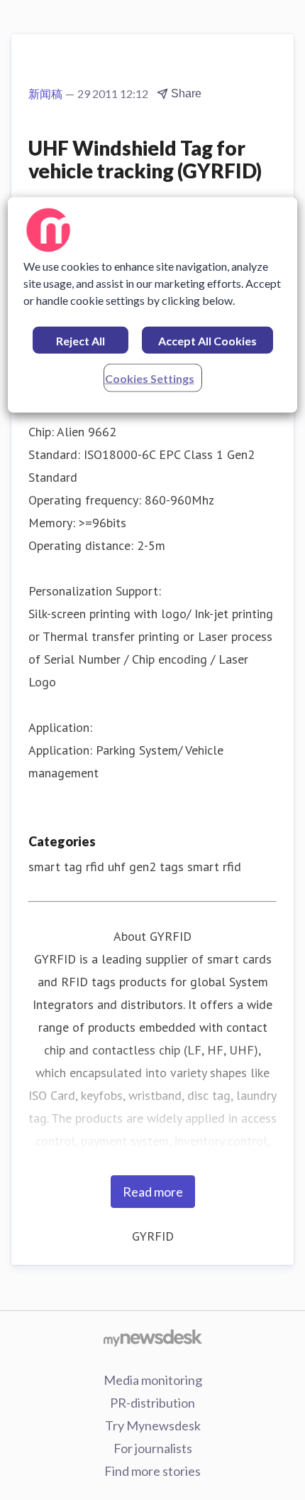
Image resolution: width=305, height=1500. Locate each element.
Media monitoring (153, 1380)
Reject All (80, 340)
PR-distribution (152, 1402)
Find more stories (152, 1471)
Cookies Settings (149, 377)
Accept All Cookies (207, 340)
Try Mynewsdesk (153, 1425)
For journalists (152, 1448)
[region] (153, 304)
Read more (153, 1191)
